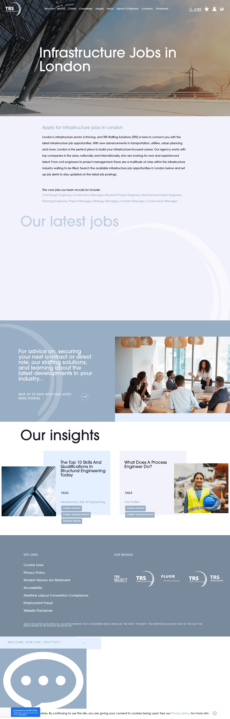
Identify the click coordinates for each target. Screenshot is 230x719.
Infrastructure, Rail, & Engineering (83, 502)
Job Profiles (132, 502)
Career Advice (71, 508)
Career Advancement (76, 514)
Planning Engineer (54, 201)
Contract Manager (132, 201)
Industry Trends (72, 521)
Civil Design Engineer (56, 195)
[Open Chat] (43, 684)
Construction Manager (88, 195)
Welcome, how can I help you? (34, 642)
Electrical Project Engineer (122, 195)
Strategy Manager (105, 201)
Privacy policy (180, 713)
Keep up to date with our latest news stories (45, 396)
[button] (214, 714)
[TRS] (13, 9)
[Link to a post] (29, 491)
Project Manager (80, 201)
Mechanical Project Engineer (161, 195)
